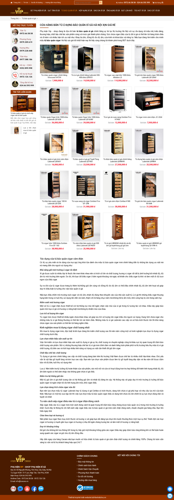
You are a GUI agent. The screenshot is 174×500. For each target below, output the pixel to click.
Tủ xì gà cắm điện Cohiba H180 (117, 201)
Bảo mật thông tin (86, 462)
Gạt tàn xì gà (54, 11)
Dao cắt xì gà (154, 11)
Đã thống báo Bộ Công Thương (83, 493)
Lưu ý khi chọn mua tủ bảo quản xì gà (29, 130)
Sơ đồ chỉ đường (85, 476)
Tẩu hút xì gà (140, 11)
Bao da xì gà (99, 11)
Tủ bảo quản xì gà (69, 11)
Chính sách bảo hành (87, 465)
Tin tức (25, 2)
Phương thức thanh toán (88, 473)
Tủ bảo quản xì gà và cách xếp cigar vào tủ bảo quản (22, 114)
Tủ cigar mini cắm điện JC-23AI (149, 117)
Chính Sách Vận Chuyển (88, 469)
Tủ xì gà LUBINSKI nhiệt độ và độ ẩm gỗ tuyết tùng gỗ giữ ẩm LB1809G (117, 245)
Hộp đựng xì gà (85, 11)
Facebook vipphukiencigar (170, 494)
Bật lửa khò (126, 11)
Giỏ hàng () (159, 3)
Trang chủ (15, 18)
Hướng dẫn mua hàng (87, 480)
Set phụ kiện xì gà (38, 11)
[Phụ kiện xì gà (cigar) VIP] (20, 10)
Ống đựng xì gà (113, 11)
